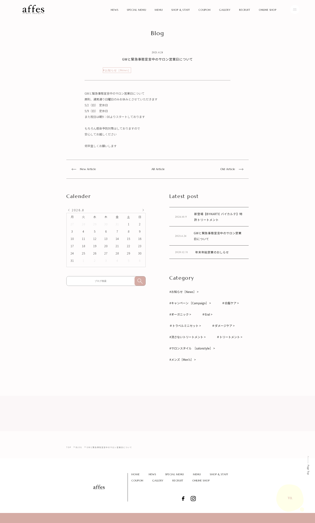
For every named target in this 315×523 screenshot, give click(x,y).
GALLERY (225, 9)
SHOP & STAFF (180, 9)
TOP (68, 447)
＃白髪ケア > (230, 303)
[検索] (140, 281)
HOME (135, 474)
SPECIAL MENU (136, 9)
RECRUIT (244, 9)
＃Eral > (207, 314)
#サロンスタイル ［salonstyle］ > (192, 348)
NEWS (114, 9)
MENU (159, 9)
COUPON (205, 9)
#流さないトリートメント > (187, 337)
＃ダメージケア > (223, 325)
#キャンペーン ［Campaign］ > (190, 303)
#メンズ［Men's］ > (182, 359)
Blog (79, 447)
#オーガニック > (180, 314)
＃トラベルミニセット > (185, 325)
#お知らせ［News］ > (184, 291)
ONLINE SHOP (268, 9)
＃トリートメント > (229, 337)
